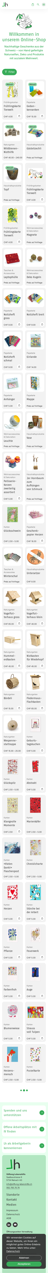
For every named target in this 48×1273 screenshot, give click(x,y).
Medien (11, 1204)
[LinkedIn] (8, 1224)
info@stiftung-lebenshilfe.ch (19, 1184)
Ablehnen (24, 1257)
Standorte (12, 1194)
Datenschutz (13, 1214)
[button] (44, 4)
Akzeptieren (24, 1264)
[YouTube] (15, 1224)
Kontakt (11, 1199)
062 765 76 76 (13, 1187)
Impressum (12, 1210)
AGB (8, 1218)
